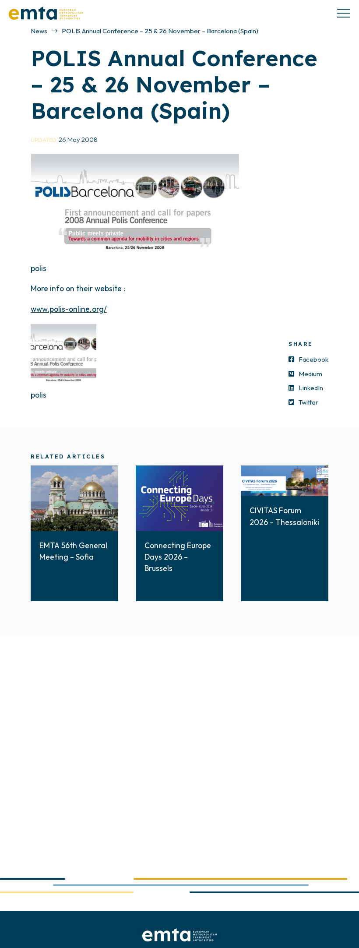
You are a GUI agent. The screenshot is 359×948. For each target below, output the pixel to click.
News (39, 31)
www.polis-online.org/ (69, 309)
